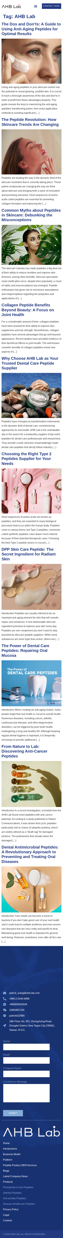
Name (7, 1041)
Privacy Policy (11, 1209)
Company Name (12, 1068)
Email (7, 1054)
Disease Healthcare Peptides (19, 1204)
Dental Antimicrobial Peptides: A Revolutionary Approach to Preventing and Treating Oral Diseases (30, 854)
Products (8, 1182)
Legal (6, 1215)
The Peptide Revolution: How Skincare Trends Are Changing (30, 122)
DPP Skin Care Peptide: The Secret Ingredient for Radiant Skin (29, 554)
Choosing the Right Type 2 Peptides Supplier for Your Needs (26, 459)
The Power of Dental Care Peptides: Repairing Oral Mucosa (25, 650)
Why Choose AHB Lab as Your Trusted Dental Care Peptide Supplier (30, 363)
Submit (13, 1113)
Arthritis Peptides (12, 1193)
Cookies (7, 1220)
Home (6, 1143)
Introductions (10, 1148)
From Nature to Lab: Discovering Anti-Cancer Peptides (24, 751)
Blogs (6, 1170)
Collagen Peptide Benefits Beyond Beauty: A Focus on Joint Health (28, 310)
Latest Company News (15, 1176)
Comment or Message (15, 1081)
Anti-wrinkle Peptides (14, 1198)
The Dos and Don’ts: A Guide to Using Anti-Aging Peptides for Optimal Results (31, 29)
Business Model (11, 1154)
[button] (35, 6)
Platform (7, 1159)
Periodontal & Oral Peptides (18, 1187)
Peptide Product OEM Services (20, 1165)
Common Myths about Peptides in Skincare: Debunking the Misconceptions (31, 215)
